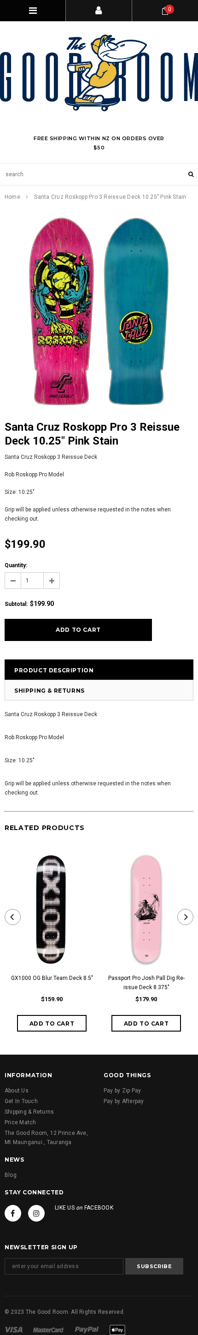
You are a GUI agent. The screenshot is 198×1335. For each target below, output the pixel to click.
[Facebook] (13, 1213)
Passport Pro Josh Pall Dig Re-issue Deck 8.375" (146, 983)
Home (12, 197)
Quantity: (16, 565)
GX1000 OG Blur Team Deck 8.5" (52, 978)
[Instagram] (36, 1213)
